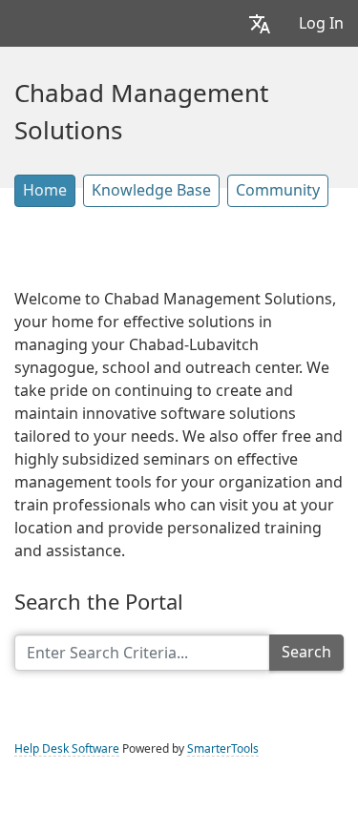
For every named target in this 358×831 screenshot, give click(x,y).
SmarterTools (223, 749)
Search (306, 652)
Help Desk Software (66, 749)
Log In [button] (321, 23)
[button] (260, 23)
